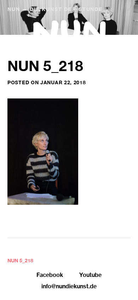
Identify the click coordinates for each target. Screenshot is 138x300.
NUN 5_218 (20, 261)
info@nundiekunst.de (69, 287)
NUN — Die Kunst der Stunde (55, 9)
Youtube (90, 276)
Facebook (49, 276)
